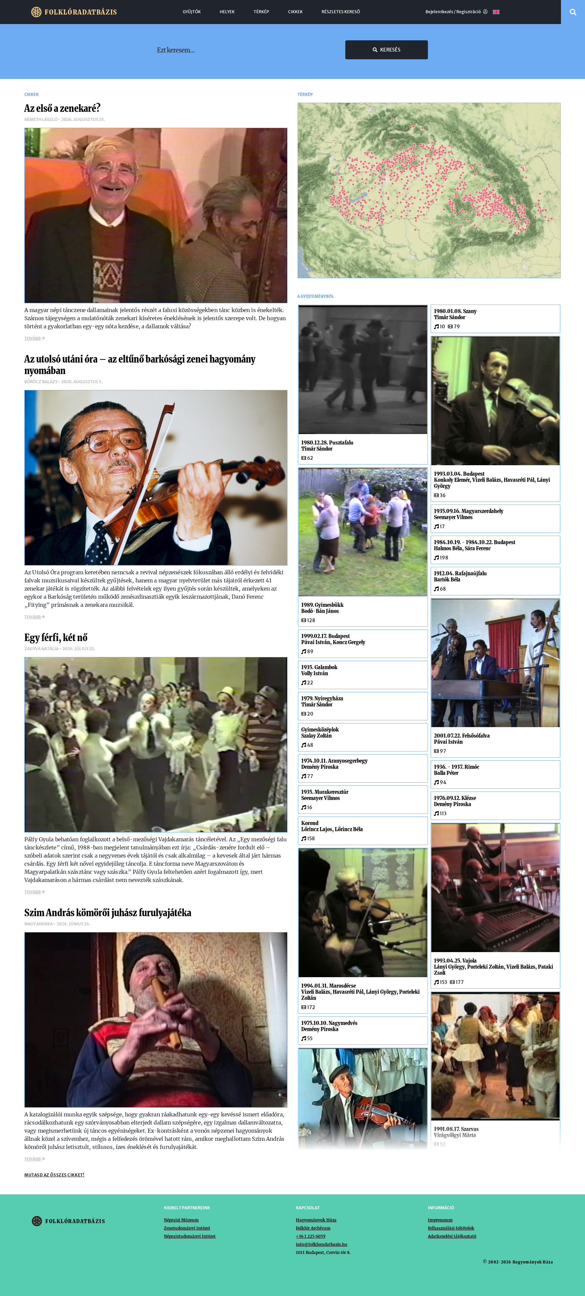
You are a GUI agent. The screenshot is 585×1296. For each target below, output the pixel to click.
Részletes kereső (341, 11)
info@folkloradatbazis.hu (321, 1244)
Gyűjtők (192, 11)
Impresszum (440, 1219)
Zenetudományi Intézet (187, 1228)
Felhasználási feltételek (451, 1228)
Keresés (390, 50)
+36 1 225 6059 (310, 1236)
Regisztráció (468, 11)
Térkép (261, 11)
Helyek (227, 11)
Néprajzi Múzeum (181, 1219)
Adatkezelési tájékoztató (452, 1236)
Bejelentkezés (439, 11)
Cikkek (295, 11)
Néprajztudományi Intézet (190, 1236)
